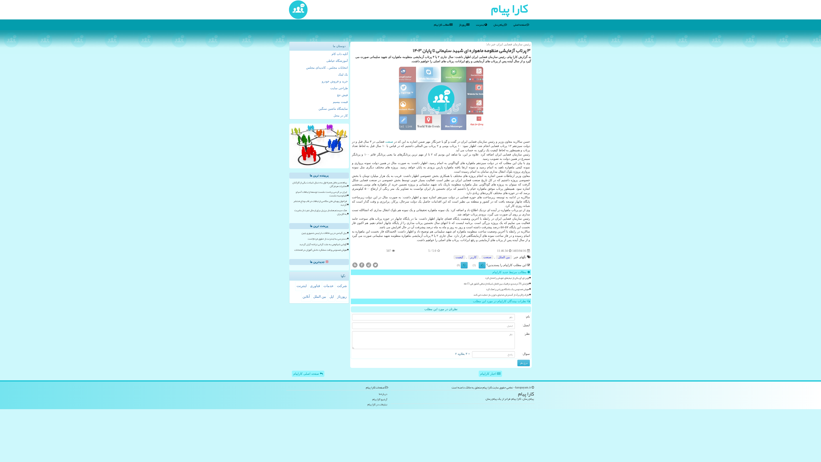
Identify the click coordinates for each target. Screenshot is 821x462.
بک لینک (343, 74)
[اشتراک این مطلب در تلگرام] (369, 265)
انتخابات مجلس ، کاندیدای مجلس (327, 67)
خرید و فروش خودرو (335, 81)
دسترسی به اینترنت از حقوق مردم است (327, 238)
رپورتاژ (462, 25)
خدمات (328, 286)
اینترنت (480, 25)
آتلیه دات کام (340, 54)
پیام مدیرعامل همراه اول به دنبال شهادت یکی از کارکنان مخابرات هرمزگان (319, 184)
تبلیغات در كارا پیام (377, 404)
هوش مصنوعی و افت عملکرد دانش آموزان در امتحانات (320, 249)
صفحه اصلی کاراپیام (306, 373)
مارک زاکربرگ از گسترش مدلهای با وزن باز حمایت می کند (501, 294)
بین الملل (504, 257)
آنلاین (306, 296)
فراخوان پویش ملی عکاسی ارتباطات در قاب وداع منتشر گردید (320, 203)
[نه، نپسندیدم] (464, 265)
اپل (331, 296)
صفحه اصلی (519, 25)
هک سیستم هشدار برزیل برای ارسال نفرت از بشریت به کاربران (320, 212)
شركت (342, 286)
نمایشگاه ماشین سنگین (333, 108)
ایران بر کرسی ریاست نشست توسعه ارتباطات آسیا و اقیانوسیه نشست (321, 194)
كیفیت (459, 257)
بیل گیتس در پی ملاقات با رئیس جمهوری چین (324, 233)
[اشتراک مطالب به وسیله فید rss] (355, 265)
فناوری (315, 286)
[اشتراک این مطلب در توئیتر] (375, 265)
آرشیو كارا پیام (379, 399)
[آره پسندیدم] (482, 265)
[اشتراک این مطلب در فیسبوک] (362, 265)
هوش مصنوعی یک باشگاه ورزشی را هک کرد (507, 289)
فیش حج (342, 95)
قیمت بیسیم (340, 102)
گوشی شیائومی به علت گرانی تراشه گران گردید (323, 244)
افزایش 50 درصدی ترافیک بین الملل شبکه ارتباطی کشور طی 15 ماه (496, 283)
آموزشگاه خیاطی (337, 60)
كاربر (473, 257)
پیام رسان (498, 25)
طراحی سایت (339, 88)
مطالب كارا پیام (441, 25)
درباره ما (383, 394)
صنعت (389, 141)
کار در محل (341, 115)
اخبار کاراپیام (488, 373)
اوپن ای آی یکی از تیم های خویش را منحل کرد (507, 277)
